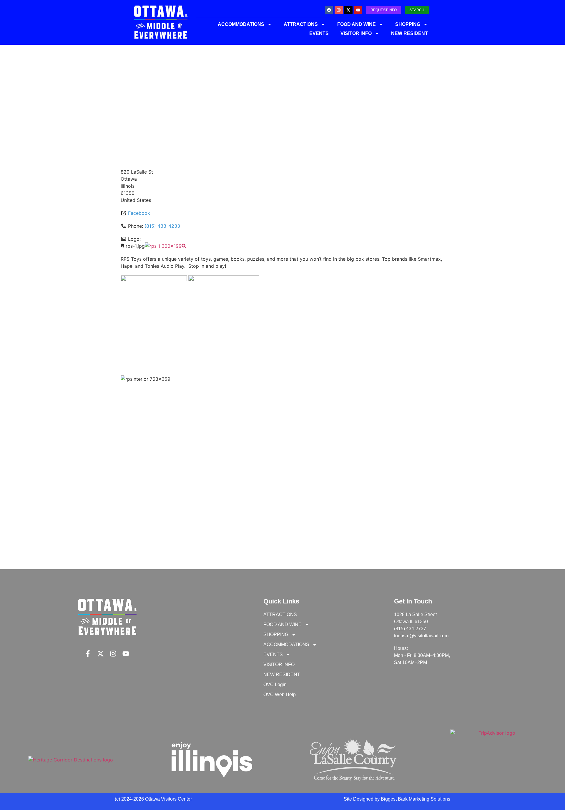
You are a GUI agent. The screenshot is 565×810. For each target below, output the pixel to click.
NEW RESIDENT (409, 33)
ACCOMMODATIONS (241, 24)
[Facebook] (329, 10)
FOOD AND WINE (356, 24)
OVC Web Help (279, 694)
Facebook (139, 213)
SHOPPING (407, 24)
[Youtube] (358, 10)
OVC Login (275, 684)
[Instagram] (339, 10)
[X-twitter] (348, 10)
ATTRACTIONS (301, 24)
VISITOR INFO (356, 33)
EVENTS (319, 33)
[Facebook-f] (87, 653)
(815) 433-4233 (162, 226)
